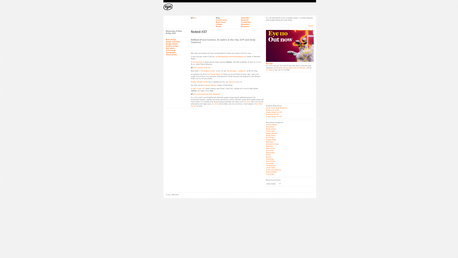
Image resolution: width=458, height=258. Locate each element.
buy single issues (291, 68)
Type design (270, 174)
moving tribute (198, 62)
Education (245, 26)
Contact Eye (246, 22)
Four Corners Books (213, 74)
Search (310, 26)
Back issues (221, 22)
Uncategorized (271, 165)
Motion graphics (271, 172)
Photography (270, 152)
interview (232, 82)
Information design (272, 144)
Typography (171, 52)
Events (218, 26)
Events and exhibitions (273, 170)
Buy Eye (269, 63)
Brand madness (271, 129)
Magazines (269, 146)
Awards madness (271, 124)
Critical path (270, 131)
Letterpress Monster (210, 85)
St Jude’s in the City (197, 88)
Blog (218, 18)
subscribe (302, 68)
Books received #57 (272, 114)
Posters (268, 154)
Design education (173, 42)
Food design (270, 137)
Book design (171, 39)
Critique (219, 24)
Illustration (269, 142)
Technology (170, 50)
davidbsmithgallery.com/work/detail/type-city (231, 56)
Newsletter (245, 24)
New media (170, 48)
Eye (213, 104)
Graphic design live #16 (274, 116)
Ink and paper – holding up (236, 71)
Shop (269, 70)
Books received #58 (272, 110)
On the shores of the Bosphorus (276, 108)
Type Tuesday (270, 161)
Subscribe (245, 18)
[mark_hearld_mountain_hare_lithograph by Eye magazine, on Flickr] (227, 94)
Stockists (245, 20)
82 (216, 104)
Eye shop (247, 101)
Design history (172, 44)
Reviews (269, 157)
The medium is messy (207, 71)
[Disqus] (215, 139)
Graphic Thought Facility (199, 82)
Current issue (221, 20)
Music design (270, 148)
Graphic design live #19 (274, 112)
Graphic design (172, 46)
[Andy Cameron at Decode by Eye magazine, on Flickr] (227, 67)
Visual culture (171, 55)
